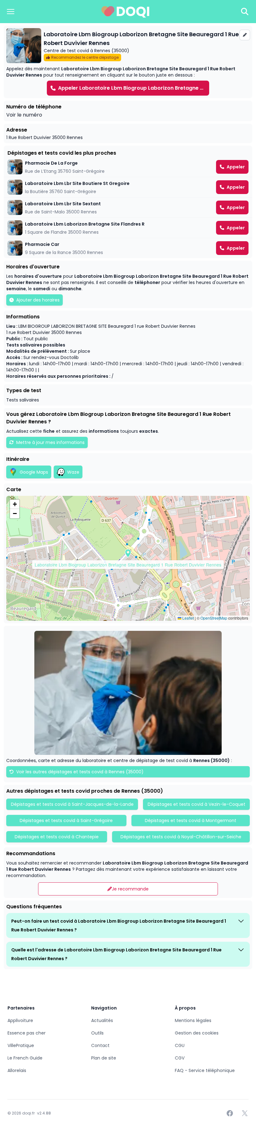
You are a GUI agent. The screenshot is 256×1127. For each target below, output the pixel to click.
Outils (97, 1033)
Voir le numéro (24, 114)
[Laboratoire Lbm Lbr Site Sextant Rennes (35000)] (128, 207)
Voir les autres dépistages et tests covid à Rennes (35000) (79, 772)
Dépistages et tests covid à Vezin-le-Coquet (196, 804)
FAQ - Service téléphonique (205, 1070)
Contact (100, 1045)
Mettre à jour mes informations (50, 442)
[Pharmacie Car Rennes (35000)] (128, 248)
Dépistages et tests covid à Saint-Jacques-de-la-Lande (72, 804)
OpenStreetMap (213, 618)
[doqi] (125, 11)
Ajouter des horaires (38, 300)
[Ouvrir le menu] (10, 11)
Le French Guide (24, 1058)
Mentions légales (193, 1020)
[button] (128, 553)
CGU (180, 1045)
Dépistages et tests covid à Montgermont (190, 820)
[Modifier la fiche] (245, 35)
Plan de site (103, 1058)
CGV (180, 1058)
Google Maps (34, 472)
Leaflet (187, 618)
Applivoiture (20, 1020)
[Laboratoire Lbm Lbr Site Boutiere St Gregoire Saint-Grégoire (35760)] (128, 187)
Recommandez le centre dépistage (85, 57)
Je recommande (130, 889)
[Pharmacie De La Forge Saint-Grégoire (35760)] (128, 167)
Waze (73, 472)
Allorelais (16, 1070)
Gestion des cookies (197, 1033)
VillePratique (20, 1045)
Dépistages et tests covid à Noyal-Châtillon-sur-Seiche (181, 837)
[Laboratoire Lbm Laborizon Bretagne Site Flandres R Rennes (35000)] (128, 228)
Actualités (102, 1020)
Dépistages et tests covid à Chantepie (57, 837)
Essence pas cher (26, 1033)
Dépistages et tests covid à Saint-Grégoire (66, 820)
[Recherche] (244, 11)
